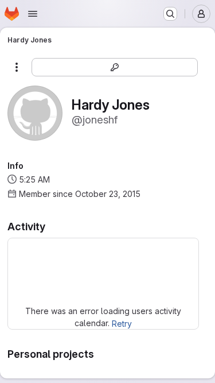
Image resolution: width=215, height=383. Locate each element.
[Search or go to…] (170, 14)
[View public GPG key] (115, 67)
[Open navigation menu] (33, 14)
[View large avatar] (34, 112)
